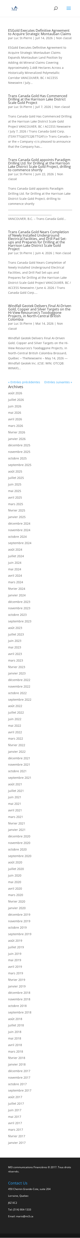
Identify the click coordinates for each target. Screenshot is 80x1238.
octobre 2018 (17, 1006)
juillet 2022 (16, 712)
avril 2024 (15, 576)
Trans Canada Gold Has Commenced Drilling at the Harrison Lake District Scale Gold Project (37, 99)
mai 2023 (14, 647)
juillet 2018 (16, 1025)
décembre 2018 (19, 993)
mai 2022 (14, 726)
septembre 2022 (19, 700)
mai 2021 (14, 804)
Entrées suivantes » (58, 382)
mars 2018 (15, 1051)
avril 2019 (15, 967)
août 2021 (15, 784)
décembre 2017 (19, 1071)
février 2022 (16, 745)
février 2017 (16, 1136)
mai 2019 (14, 960)
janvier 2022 (17, 752)
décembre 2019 (19, 915)
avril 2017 (15, 1123)
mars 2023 (15, 660)
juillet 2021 (16, 791)
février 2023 (16, 667)
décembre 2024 (19, 523)
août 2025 (15, 471)
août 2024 (15, 549)
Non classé (64, 38)
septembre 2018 (19, 1012)
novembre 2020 (19, 843)
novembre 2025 (19, 452)
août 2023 (15, 628)
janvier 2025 (17, 517)
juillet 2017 (16, 1104)
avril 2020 (15, 888)
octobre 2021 (17, 771)
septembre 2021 (19, 778)
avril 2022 (15, 732)
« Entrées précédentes (24, 382)
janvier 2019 (17, 986)
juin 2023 (14, 641)
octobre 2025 (17, 458)
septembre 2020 (19, 856)
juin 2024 (14, 563)
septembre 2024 (19, 543)
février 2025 (16, 510)
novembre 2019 (19, 921)
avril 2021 (15, 810)
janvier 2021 (17, 830)
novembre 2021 (19, 764)
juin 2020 (14, 875)
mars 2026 (15, 426)
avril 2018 (15, 1045)
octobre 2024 (17, 537)
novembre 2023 (19, 608)
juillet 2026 (16, 400)
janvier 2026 (17, 439)
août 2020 (15, 862)
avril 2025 (15, 497)
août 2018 (15, 1019)
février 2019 (16, 980)
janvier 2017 (17, 1143)
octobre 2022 (17, 693)
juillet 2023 (16, 634)
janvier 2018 (17, 1064)
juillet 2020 (16, 869)
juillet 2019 (16, 947)
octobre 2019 (17, 927)
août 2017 (15, 1097)
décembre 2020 (19, 836)
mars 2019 (15, 973)
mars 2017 (15, 1130)
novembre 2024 (19, 530)
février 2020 (16, 901)
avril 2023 (15, 654)
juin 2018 (14, 1032)
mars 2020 (15, 895)
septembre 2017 (19, 1090)
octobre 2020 (17, 849)
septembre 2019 (19, 934)
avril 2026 (15, 419)
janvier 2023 (17, 673)
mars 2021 (15, 817)
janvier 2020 (17, 908)
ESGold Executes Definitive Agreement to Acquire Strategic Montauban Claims (39, 32)
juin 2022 (14, 719)
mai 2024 (14, 569)
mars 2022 (15, 738)
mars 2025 (15, 504)
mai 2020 (14, 882)
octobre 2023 (17, 615)
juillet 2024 (16, 556)
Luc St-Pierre (23, 38)
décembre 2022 (19, 680)
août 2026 (15, 393)
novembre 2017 (19, 1077)
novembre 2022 (19, 686)
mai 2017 (14, 1117)
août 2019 (15, 941)
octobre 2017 (17, 1084)
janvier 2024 (17, 595)
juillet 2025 (16, 478)
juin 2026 (14, 406)
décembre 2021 (19, 758)
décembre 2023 (19, 602)
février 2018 (16, 1058)
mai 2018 (14, 1038)
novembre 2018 (19, 999)
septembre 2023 (19, 621)
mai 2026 (14, 413)
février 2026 (16, 432)
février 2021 (16, 823)
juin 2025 (14, 484)
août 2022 (15, 706)
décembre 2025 (19, 445)
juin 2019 (14, 954)
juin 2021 (14, 797)
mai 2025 (14, 491)
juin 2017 (14, 1110)
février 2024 (16, 589)
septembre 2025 (19, 465)
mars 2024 (15, 582)
